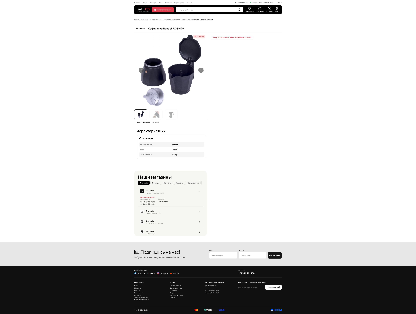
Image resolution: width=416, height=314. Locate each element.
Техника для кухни (172, 19)
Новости (137, 3)
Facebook (141, 273)
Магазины (137, 288)
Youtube (176, 273)
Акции (145, 3)
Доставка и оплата (176, 288)
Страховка (173, 290)
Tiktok (152, 273)
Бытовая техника (156, 19)
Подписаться (274, 255)
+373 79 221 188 (242, 3)
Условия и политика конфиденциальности (141, 298)
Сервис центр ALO (176, 285)
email (241, 250)
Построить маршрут (146, 197)
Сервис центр (179, 3)
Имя (211, 250)
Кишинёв (144, 183)
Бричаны (167, 183)
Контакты (168, 3)
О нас (160, 3)
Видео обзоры (139, 293)
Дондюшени (193, 183)
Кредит (172, 293)
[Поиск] (239, 9)
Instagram (164, 273)
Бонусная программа (177, 295)
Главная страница (141, 19)
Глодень (179, 183)
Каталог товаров (164, 10)
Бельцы (155, 183)
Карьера (153, 3)
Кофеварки (186, 19)
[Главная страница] (144, 10)
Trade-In (189, 3)
